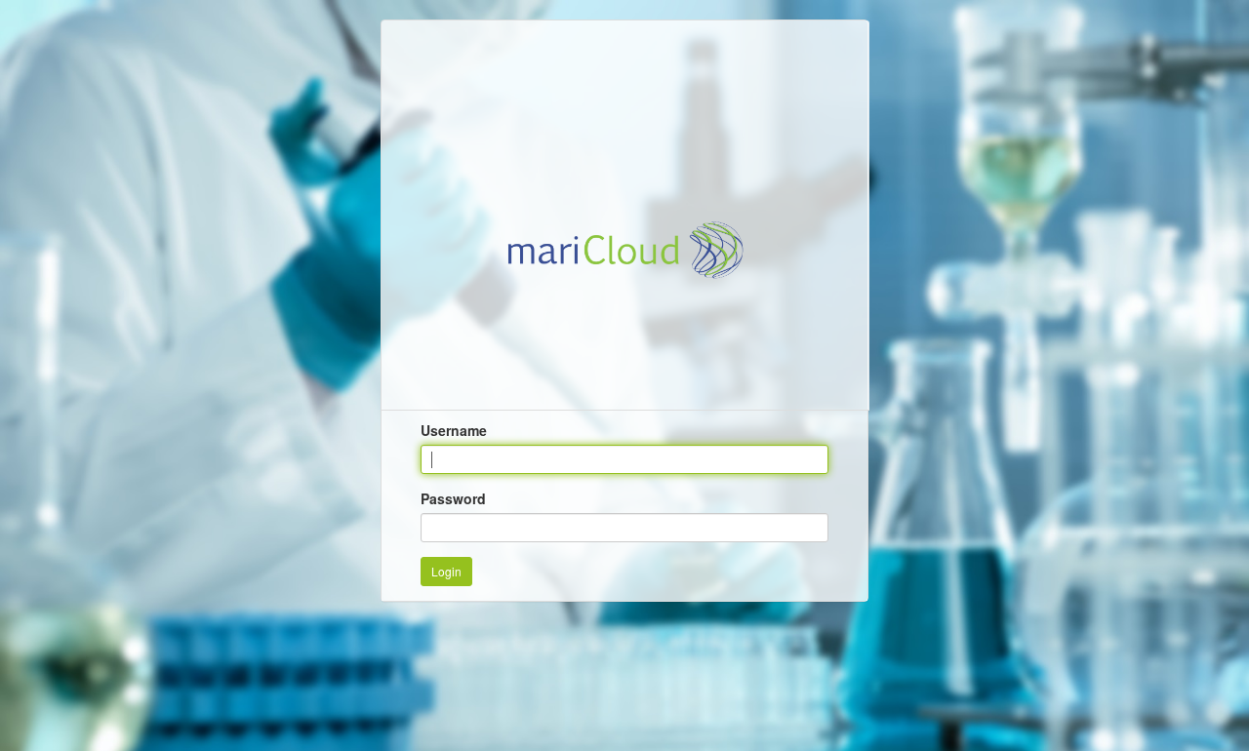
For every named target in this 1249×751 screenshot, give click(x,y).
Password (453, 498)
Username (454, 430)
